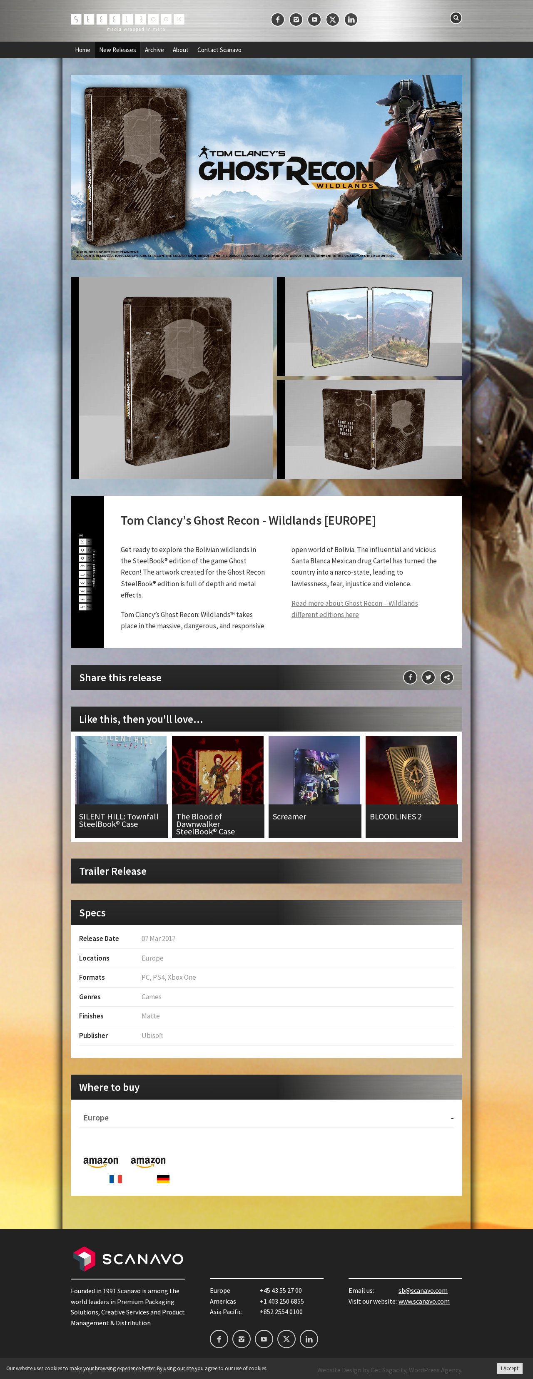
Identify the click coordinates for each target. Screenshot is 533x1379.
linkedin (351, 19)
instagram (296, 19)
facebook (277, 19)
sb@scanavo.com (423, 1290)
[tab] (266, 1118)
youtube (314, 19)
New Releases (117, 50)
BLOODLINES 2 (412, 787)
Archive (154, 50)
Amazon (100, 1161)
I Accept (509, 1368)
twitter (332, 19)
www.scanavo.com (424, 1301)
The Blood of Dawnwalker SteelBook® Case (218, 787)
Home (83, 50)
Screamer (315, 787)
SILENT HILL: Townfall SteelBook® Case (121, 787)
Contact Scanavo (219, 50)
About (181, 50)
